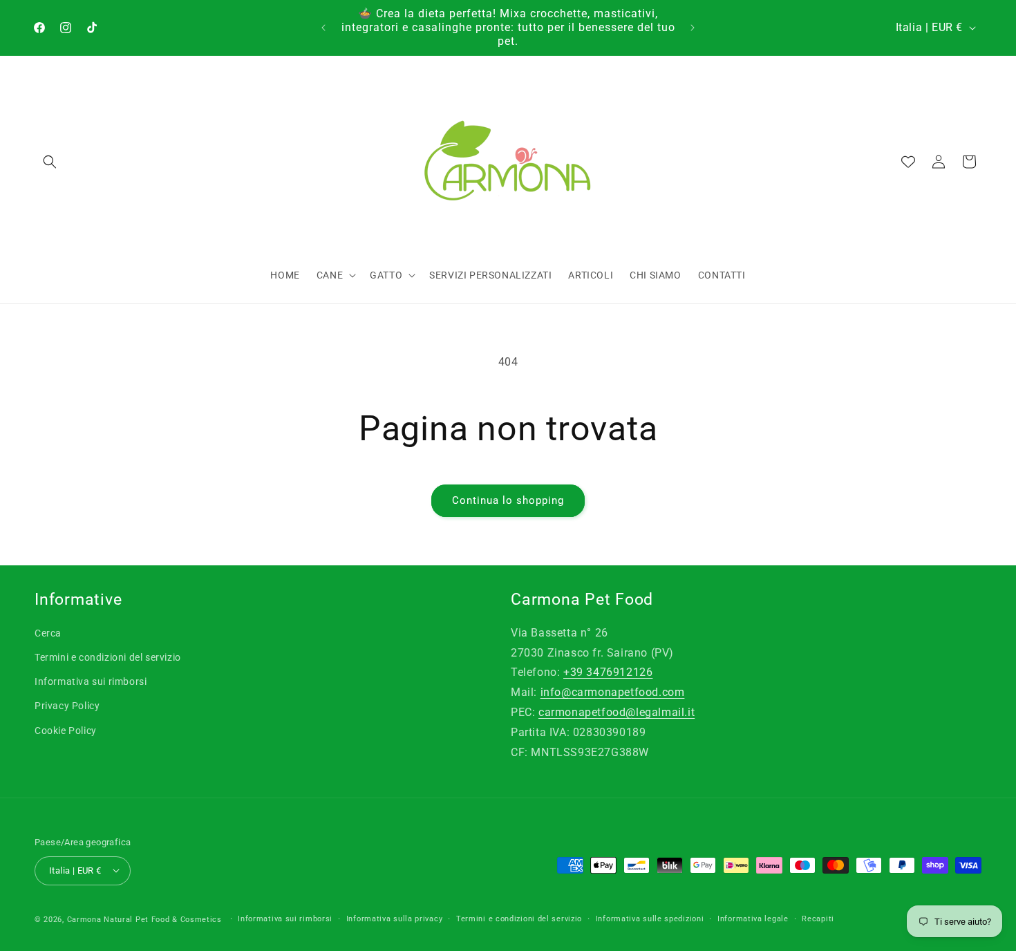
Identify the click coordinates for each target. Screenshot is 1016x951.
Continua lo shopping (508, 500)
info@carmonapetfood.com (612, 692)
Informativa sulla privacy (394, 918)
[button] (50, 162)
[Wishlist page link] (908, 162)
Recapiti (818, 918)
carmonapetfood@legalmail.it (616, 712)
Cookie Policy (66, 730)
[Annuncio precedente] (323, 28)
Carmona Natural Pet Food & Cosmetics (146, 918)
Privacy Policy (67, 706)
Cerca (48, 633)
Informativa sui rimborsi (91, 682)
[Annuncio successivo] (692, 28)
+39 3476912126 (607, 672)
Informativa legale (753, 918)
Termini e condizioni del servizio (108, 657)
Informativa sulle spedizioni (650, 918)
